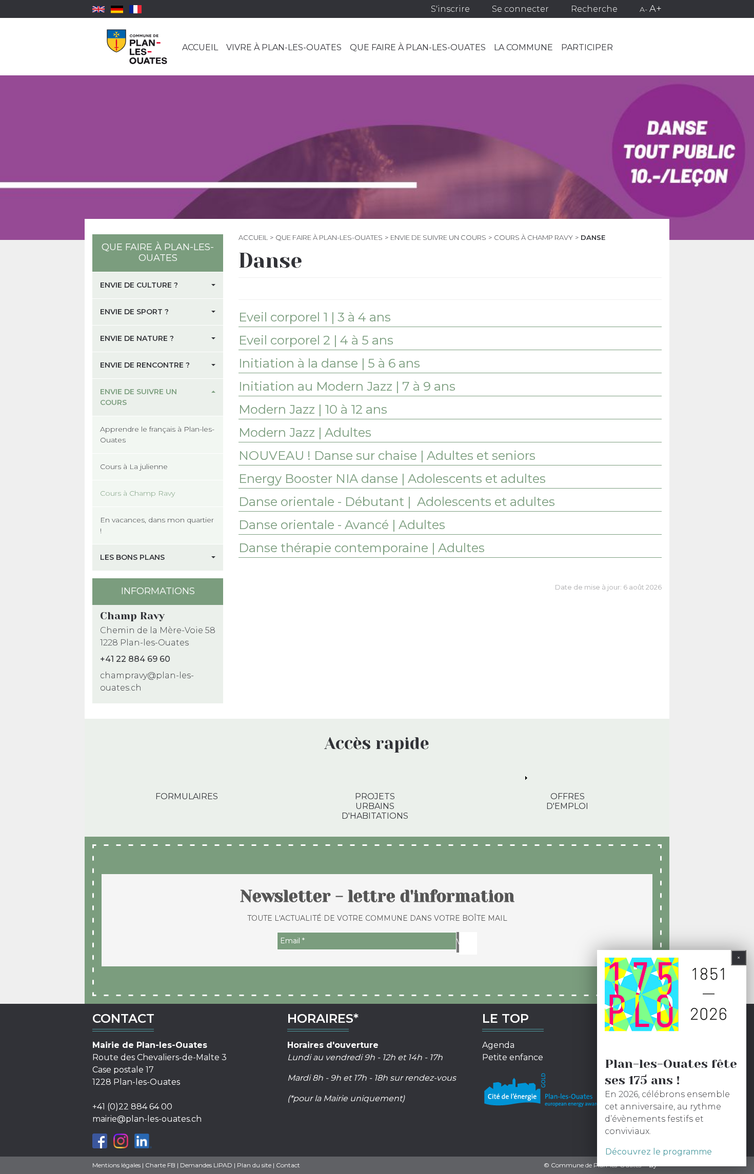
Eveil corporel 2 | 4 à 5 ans (316, 340)
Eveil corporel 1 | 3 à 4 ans (315, 317)
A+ (655, 8)
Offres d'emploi (567, 801)
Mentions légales (116, 1165)
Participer (587, 47)
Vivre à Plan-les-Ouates (284, 47)
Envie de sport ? (134, 311)
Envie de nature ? (137, 338)
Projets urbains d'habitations (375, 806)
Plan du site (254, 1165)
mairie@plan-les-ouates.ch (147, 1119)
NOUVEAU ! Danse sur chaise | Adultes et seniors (387, 455)
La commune (523, 47)
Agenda (498, 1045)
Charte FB (160, 1165)
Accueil (200, 47)
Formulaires (186, 796)
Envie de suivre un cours (438, 237)
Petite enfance (512, 1057)
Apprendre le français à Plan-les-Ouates (157, 434)
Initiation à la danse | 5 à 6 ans (329, 363)
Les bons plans (132, 557)
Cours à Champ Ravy (533, 237)
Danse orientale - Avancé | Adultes (342, 524)
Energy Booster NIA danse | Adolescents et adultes (392, 478)
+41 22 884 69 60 (135, 659)
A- (643, 9)
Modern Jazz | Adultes (305, 432)
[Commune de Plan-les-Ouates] (137, 46)
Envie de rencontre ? (145, 365)
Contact (288, 1165)
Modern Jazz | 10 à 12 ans (313, 409)
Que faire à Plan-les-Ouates (418, 47)
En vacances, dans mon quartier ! (157, 525)
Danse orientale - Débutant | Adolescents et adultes (397, 501)
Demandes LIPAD (206, 1165)
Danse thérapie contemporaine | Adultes (362, 547)
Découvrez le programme (658, 1152)
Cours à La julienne (134, 466)
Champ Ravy (132, 616)
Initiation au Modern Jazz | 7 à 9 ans (347, 386)
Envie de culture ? (139, 285)
